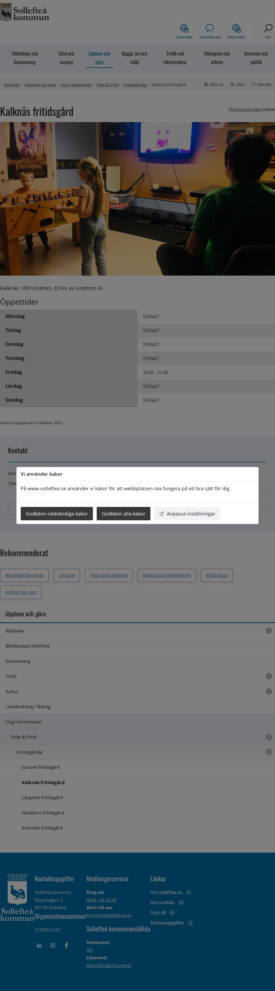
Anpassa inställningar (191, 513)
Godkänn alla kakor (123, 513)
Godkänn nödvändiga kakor (57, 513)
